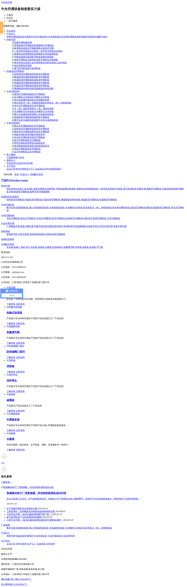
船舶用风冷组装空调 (87, 226)
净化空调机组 (13, 218)
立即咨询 (20, 304)
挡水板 (34, 247)
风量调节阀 (69, 247)
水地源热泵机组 (57, 207)
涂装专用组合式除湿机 (44, 189)
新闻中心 (11, 160)
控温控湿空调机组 (52, 199)
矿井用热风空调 (69, 226)
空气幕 (99, 247)
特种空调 (11, 37)
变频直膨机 (44, 192)
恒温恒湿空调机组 (34, 199)
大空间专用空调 (105, 226)
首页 (16, 174)
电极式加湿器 (14, 312)
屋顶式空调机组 (138, 207)
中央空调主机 (39, 37)
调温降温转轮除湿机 (71, 199)
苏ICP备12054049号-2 (20, 579)
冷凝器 (48, 247)
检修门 (17, 247)
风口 (28, 247)
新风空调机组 (100, 218)
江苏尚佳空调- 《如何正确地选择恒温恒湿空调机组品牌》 (35, 520)
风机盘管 (88, 218)
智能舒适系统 (87, 37)
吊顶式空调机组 (44, 218)
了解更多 (11, 304)
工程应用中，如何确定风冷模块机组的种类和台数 (31, 511)
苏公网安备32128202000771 (14, 584)
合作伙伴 (48, 169)
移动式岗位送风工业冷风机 (20, 189)
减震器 (85, 247)
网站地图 (5, 579)
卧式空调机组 (59, 218)
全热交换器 (24, 234)
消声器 (78, 247)
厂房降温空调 (13, 226)
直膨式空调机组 (154, 189)
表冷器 (10, 247)
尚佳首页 (11, 31)
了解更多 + (6, 482)
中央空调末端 (52, 37)
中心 (14, 180)
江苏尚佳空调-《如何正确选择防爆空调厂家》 (29, 514)
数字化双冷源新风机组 (18, 207)
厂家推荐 (5, 525)
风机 (23, 247)
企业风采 (39, 169)
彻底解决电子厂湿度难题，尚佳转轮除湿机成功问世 (36, 493)
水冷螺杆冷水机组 (74, 207)
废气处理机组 (130, 189)
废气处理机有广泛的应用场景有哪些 (24, 517)
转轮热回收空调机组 (19, 192)
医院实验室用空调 (52, 226)
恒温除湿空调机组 (108, 199)
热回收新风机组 (37, 234)
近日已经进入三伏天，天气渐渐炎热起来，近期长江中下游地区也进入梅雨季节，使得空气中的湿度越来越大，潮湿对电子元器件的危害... (73, 499)
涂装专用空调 (119, 226)
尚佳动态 (11, 163)
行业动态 (19, 163)
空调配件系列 (100, 37)
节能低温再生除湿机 (66, 189)
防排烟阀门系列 (16, 351)
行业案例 (11, 157)
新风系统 (76, 37)
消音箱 (10, 366)
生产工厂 (30, 169)
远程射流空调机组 (75, 218)
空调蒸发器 (13, 419)
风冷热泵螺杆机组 (121, 207)
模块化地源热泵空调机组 (158, 207)
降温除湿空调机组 (90, 199)
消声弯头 (12, 380)
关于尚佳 (11, 166)
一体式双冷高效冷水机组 (111, 189)
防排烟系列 (58, 247)
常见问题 (28, 163)
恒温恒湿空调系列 (24, 37)
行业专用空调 (65, 37)
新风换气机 (12, 234)
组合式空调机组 (28, 218)
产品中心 (11, 34)
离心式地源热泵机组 (39, 207)
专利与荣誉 (20, 169)
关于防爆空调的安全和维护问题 (22, 508)
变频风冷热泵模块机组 (87, 189)
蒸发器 (41, 247)
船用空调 (34, 192)
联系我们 (57, 169)
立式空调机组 (113, 218)
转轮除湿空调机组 (16, 199)
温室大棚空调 (27, 226)
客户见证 (19, 157)
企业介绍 (11, 169)
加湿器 (92, 247)
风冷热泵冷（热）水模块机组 (97, 207)
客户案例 (11, 154)
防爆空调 (141, 189)
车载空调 (38, 226)
